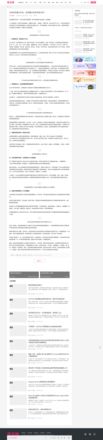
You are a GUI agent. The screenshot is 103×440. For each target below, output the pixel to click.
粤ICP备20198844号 (48, 435)
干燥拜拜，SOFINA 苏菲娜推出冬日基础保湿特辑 (45, 326)
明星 (40, 2)
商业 (70, 2)
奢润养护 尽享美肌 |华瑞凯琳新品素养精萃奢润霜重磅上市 (47, 368)
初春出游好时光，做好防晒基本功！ (40, 409)
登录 (85, 2)
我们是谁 (30, 432)
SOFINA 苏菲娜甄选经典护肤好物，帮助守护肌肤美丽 (46, 299)
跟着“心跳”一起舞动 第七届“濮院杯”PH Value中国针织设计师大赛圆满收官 (48, 355)
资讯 (35, 2)
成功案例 (42, 432)
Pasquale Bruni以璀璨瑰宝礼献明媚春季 (41, 382)
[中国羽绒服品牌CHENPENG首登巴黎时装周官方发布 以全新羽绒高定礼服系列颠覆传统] (18, 344)
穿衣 (45, 2)
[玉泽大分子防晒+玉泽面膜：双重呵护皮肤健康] (78, 20)
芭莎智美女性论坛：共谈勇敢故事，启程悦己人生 (45, 313)
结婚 (49, 2)
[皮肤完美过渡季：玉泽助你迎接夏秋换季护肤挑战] (78, 42)
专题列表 (49, 432)
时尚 (31, 2)
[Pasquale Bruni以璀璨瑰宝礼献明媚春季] (18, 386)
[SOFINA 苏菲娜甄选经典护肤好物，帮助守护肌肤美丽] (18, 303)
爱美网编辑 (12, 15)
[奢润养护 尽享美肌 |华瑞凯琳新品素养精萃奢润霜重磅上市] (18, 372)
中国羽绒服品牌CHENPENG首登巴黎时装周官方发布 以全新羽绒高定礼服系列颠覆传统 (48, 341)
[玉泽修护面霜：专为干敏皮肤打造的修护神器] (78, 49)
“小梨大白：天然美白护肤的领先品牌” (83, 27)
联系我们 (23, 432)
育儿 (66, 2)
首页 (8, 7)
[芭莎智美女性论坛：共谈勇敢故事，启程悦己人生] (18, 317)
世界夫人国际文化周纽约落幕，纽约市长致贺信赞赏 (84, 14)
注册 (88, 2)
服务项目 (36, 432)
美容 (53, 2)
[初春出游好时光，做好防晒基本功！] (18, 413)
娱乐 (27, 2)
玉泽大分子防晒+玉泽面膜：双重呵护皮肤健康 (88, 21)
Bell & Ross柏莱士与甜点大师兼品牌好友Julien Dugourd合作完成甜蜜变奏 (48, 397)
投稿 (94, 2)
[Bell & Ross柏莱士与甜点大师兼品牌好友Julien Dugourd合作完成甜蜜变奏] (18, 400)
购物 (57, 2)
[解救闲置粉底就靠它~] (18, 289)
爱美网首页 (21, 2)
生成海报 (54, 437)
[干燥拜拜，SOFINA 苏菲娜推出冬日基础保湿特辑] (18, 330)
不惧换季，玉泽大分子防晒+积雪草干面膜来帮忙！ (88, 36)
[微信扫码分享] (58, 438)
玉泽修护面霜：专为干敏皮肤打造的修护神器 (88, 49)
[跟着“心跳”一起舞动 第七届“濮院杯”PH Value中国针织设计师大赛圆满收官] (18, 358)
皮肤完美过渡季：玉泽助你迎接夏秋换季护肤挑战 (88, 42)
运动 (61, 2)
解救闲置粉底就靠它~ (35, 285)
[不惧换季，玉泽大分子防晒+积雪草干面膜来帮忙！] (78, 35)
